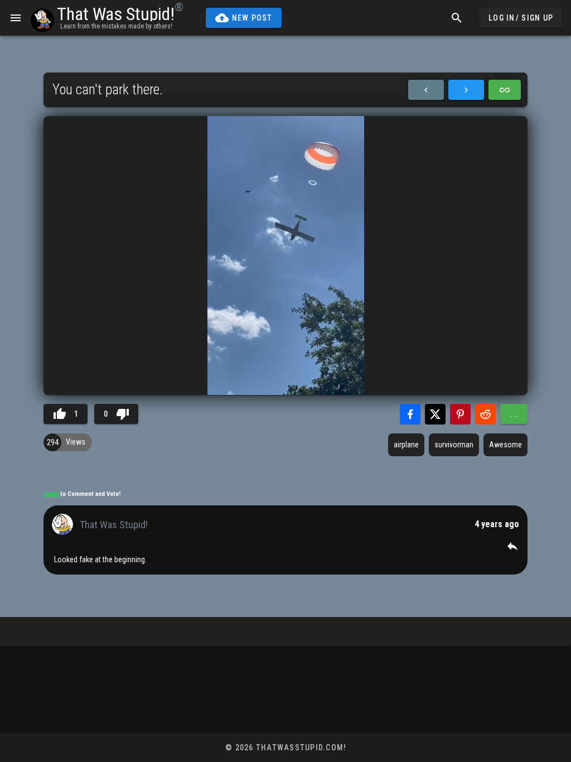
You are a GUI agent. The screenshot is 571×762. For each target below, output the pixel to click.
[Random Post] (504, 90)
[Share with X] (435, 414)
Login (51, 494)
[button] (512, 546)
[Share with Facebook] (410, 414)
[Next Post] (466, 90)
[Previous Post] (426, 90)
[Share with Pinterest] (460, 414)
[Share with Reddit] (485, 414)
